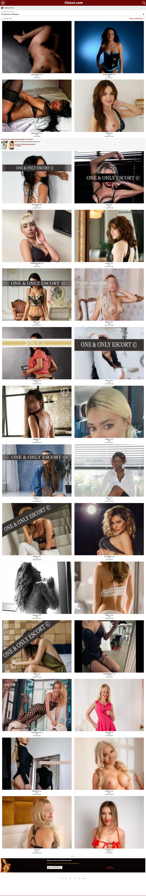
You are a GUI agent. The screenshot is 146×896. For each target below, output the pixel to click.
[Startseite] (73, 2)
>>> (83, 878)
